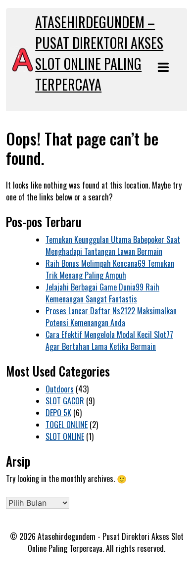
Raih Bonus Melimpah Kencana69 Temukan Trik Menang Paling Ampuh (110, 269)
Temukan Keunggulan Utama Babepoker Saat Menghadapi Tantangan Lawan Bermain (113, 245)
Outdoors (60, 389)
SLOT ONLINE (65, 436)
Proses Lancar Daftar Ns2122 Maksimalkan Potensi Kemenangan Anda (111, 317)
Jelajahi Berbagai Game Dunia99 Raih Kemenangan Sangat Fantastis (102, 293)
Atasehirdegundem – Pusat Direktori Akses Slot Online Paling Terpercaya (99, 53)
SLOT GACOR (65, 401)
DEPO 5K (58, 413)
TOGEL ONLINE (67, 425)
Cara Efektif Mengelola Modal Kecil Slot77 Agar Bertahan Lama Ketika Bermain (109, 340)
